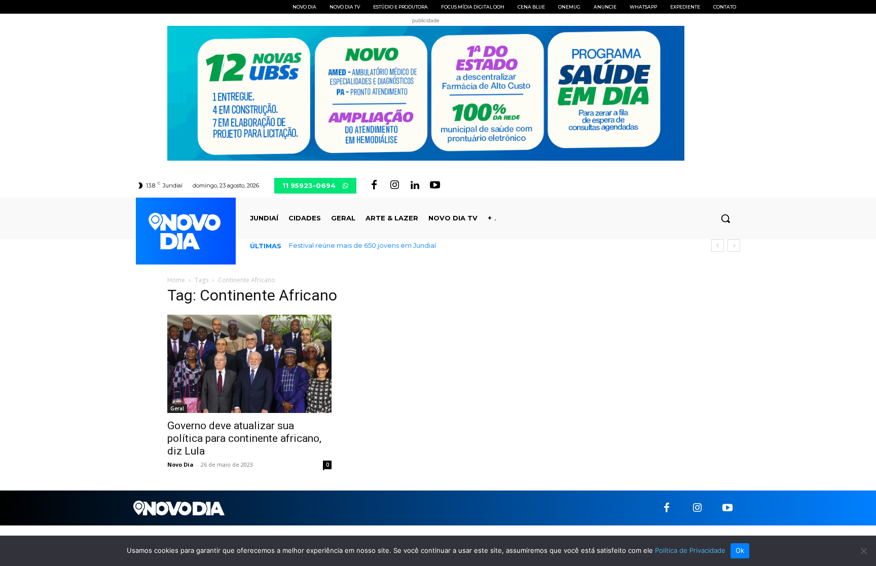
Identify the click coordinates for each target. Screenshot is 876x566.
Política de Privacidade (690, 550)
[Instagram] (394, 185)
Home (176, 280)
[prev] (717, 245)
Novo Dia (180, 464)
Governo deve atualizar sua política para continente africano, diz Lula (244, 438)
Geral (177, 408)
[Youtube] (435, 185)
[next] (733, 245)
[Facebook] (374, 185)
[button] (725, 218)
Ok (740, 550)
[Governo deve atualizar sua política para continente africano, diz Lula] (249, 364)
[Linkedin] (414, 185)
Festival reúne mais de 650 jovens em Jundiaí (362, 245)
